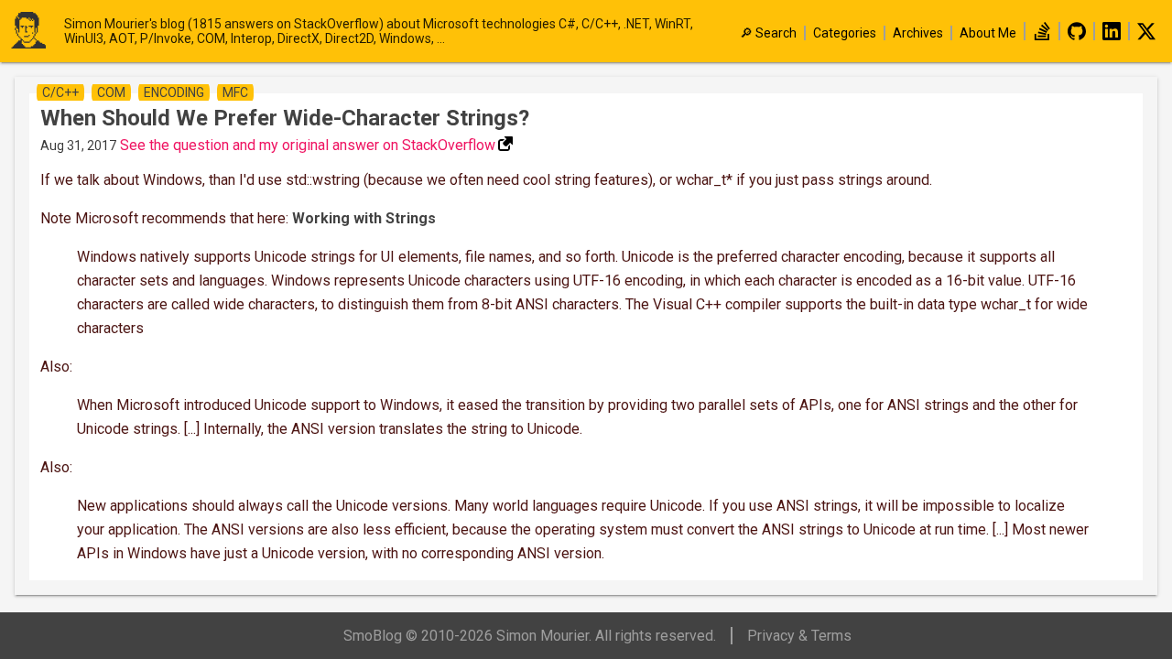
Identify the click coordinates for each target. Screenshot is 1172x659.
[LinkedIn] (1111, 35)
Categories (844, 33)
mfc (235, 92)
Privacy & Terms (799, 635)
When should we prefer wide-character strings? (284, 118)
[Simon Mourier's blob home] (36, 31)
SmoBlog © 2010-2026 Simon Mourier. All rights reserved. (529, 635)
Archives (918, 33)
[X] (1146, 35)
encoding (174, 92)
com (111, 92)
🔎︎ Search (768, 33)
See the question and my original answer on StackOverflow (307, 145)
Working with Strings (364, 218)
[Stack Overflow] (1042, 35)
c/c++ (60, 92)
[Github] (1077, 35)
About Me (988, 33)
